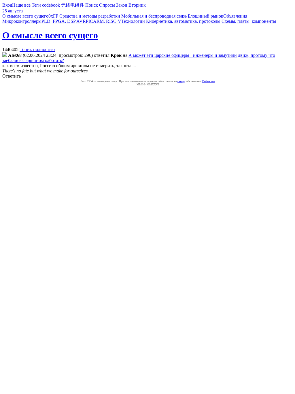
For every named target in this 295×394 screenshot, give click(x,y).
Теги (36, 5)
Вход (7, 5)
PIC (89, 21)
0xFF (53, 16)
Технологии (133, 21)
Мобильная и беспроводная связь (154, 16)
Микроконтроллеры (21, 21)
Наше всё (21, 5)
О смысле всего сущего (25, 16)
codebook (51, 5)
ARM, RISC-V (107, 21)
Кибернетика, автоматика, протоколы (183, 21)
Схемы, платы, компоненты (249, 21)
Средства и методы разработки (89, 16)
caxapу (181, 81)
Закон (121, 5)
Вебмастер (208, 81)
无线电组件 (72, 5)
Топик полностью (37, 49)
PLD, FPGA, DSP (58, 21)
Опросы (107, 5)
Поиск (91, 5)
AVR (81, 21)
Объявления (235, 16)
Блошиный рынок (205, 16)
